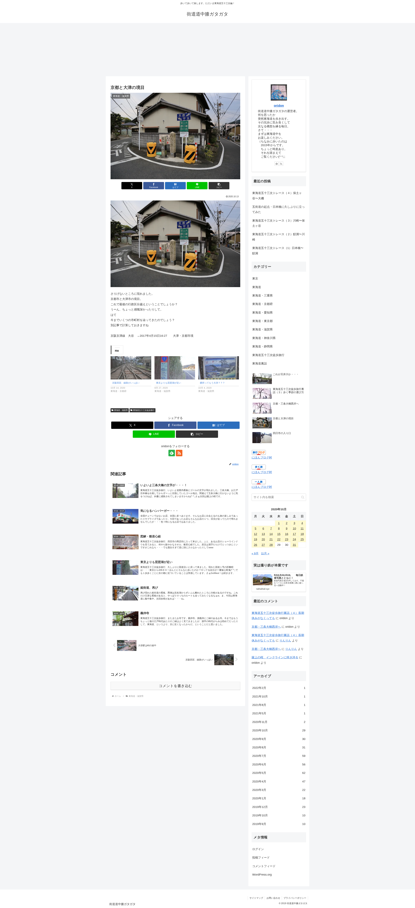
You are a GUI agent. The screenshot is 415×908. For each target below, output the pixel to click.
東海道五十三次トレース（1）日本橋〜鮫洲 (277, 250)
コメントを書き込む (175, 686)
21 (271, 539)
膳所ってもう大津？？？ (212, 382)
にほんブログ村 (262, 457)
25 (302, 539)
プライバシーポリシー (295, 898)
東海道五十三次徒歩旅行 (143, 410)
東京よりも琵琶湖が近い (168, 382)
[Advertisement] (207, 49)
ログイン (258, 849)
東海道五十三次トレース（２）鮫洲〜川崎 (278, 237)
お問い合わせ (273, 898)
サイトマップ (256, 898)
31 (294, 544)
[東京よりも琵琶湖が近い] (174, 367)
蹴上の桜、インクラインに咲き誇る (275, 657)
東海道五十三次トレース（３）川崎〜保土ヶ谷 (278, 223)
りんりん (285, 640)
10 (294, 528)
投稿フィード (261, 857)
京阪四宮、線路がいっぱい (125, 382)
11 (302, 528)
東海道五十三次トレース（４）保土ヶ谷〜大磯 (277, 195)
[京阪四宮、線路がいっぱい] (131, 367)
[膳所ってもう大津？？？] (218, 367)
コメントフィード (264, 866)
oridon (279, 105)
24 (294, 539)
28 (271, 544)
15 (278, 534)
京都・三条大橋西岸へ (266, 626)
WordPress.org (262, 874)
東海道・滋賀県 (121, 410)
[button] (219, 185)
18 (302, 534)
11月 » (265, 553)
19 (255, 539)
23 (286, 539)
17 (294, 534)
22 (278, 539)
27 (263, 544)
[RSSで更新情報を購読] (179, 453)
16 (286, 534)
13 (263, 534)
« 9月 (255, 553)
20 (263, 539)
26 (255, 544)
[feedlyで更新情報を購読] (171, 453)
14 (271, 534)
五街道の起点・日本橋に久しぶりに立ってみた (278, 209)
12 (255, 534)
